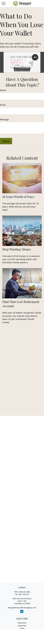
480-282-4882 (24, 592)
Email (3, 104)
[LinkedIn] (21, 611)
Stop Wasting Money (16, 249)
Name (3, 90)
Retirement (22, 623)
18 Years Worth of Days (18, 196)
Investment (22, 626)
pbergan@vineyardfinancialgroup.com (22, 607)
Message (4, 119)
